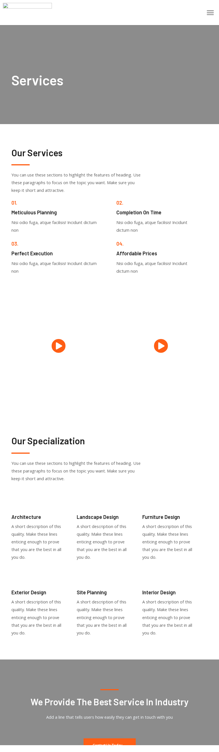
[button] (210, 12)
